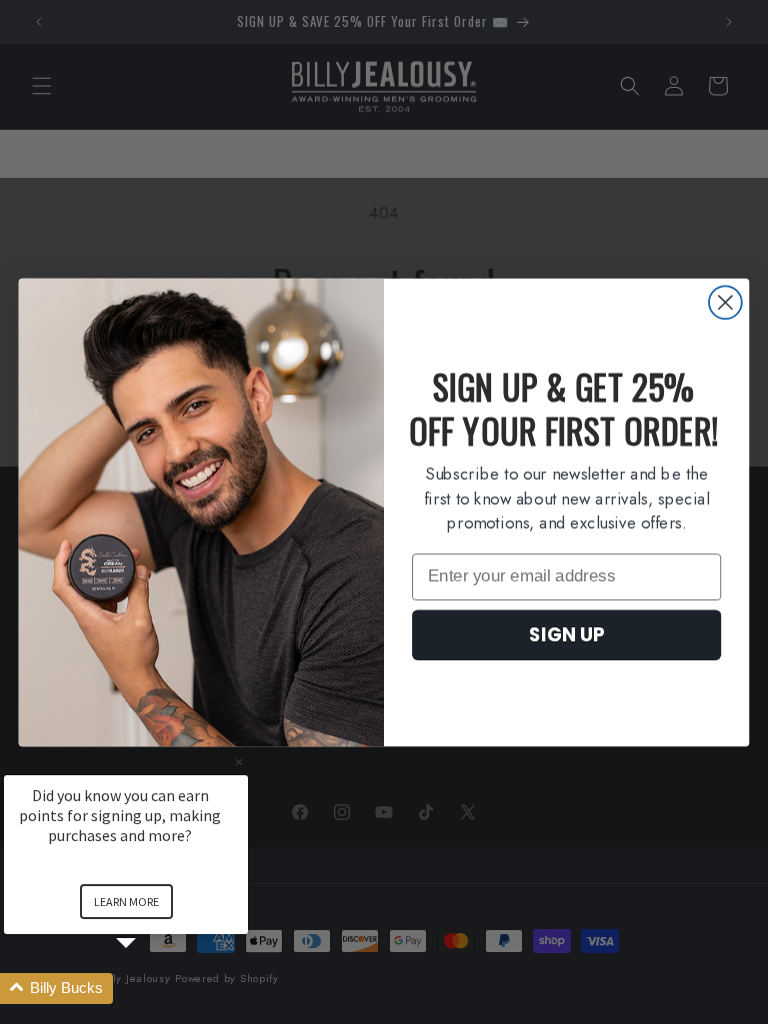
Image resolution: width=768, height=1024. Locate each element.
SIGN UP (566, 634)
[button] (150, 988)
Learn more (126, 901)
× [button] (239, 761)
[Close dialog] (725, 302)
